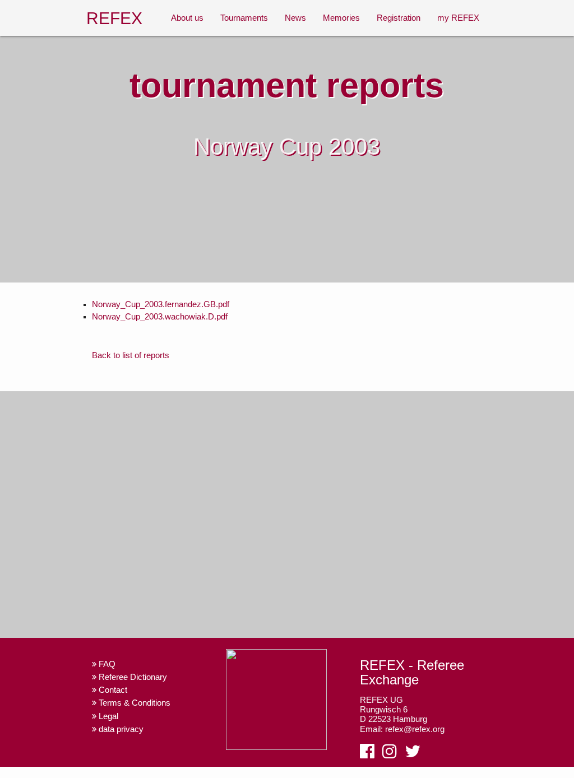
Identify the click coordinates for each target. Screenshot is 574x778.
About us (187, 17)
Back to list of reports (130, 355)
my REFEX (458, 17)
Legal (107, 716)
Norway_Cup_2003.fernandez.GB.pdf (160, 304)
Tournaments (244, 17)
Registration (398, 17)
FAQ (105, 664)
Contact (111, 690)
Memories (341, 17)
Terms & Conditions (133, 702)
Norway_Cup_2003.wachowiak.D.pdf (160, 316)
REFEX (114, 17)
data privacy (120, 729)
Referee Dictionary (131, 677)
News (295, 17)
